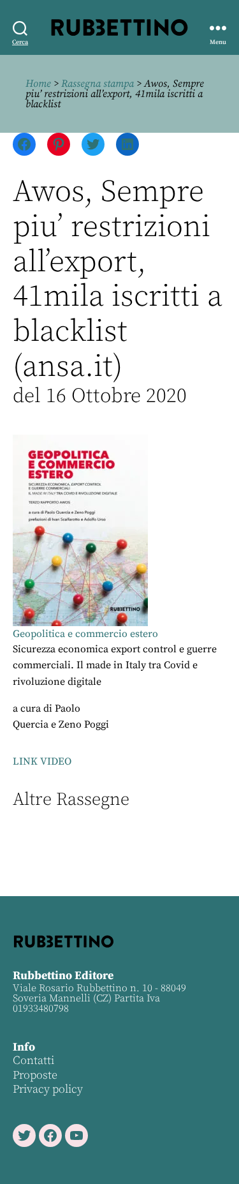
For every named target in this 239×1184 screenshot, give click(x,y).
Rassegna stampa (97, 83)
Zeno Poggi (84, 724)
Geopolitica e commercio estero (85, 633)
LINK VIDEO (42, 761)
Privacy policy (48, 1089)
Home (38, 83)
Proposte (35, 1075)
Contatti (33, 1060)
